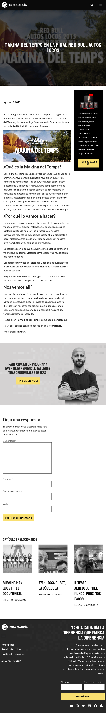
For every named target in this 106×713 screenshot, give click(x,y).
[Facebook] (95, 706)
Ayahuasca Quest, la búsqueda (52, 585)
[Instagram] (77, 706)
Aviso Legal (8, 644)
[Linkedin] (89, 706)
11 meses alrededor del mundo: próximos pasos (87, 591)
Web (5, 504)
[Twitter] (83, 706)
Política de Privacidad (13, 654)
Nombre (8, 479)
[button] (91, 5)
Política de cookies (12, 649)
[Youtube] (71, 706)
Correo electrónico (13, 491)
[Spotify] (102, 706)
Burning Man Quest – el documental (12, 588)
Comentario (9, 441)
